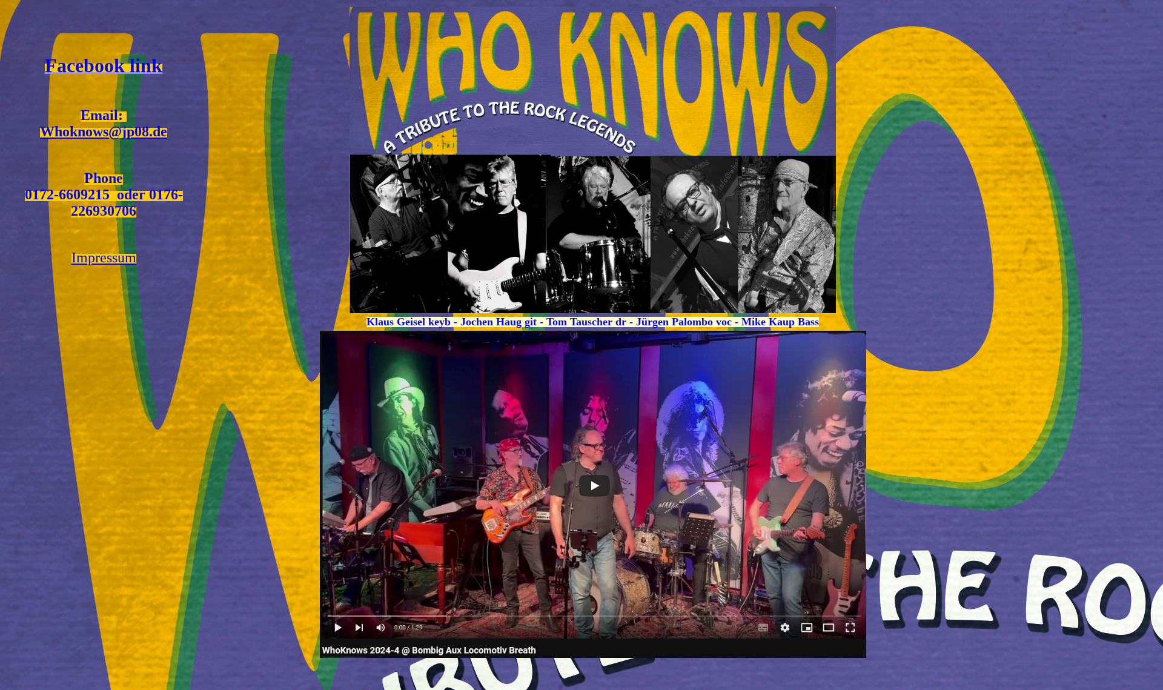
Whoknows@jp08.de (103, 131)
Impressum (103, 257)
